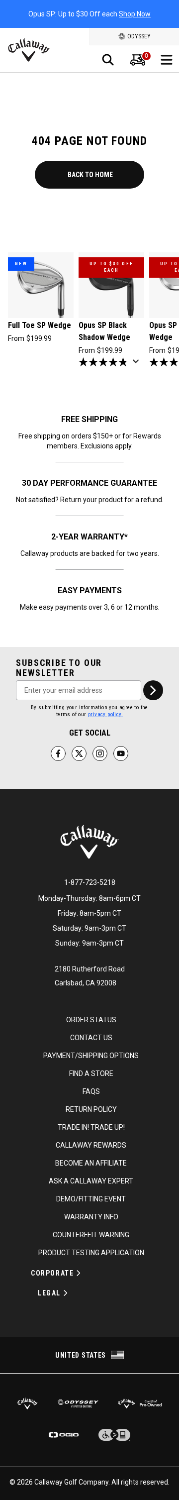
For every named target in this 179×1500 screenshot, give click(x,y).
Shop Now (135, 14)
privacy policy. (105, 714)
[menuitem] (137, 59)
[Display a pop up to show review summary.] (138, 364)
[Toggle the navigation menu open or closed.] (166, 59)
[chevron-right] (153, 690)
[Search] (107, 59)
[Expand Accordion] (79, 1273)
